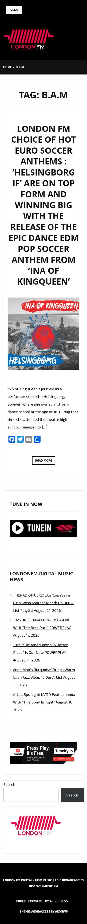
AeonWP (61, 911)
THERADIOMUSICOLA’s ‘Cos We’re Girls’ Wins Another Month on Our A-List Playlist (43, 603)
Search (9, 784)
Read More (45, 461)
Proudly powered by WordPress (42, 901)
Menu (14, 10)
